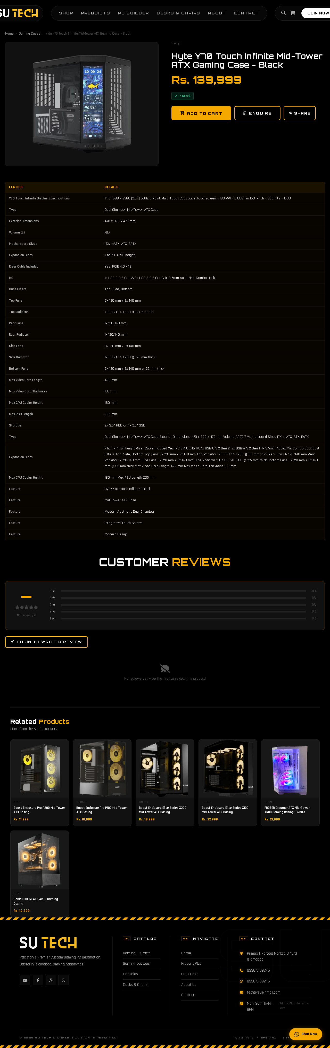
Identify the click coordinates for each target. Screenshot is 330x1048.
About (217, 13)
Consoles (130, 974)
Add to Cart (204, 113)
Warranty (244, 1037)
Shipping (268, 1037)
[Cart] (292, 13)
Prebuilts (95, 13)
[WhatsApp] (64, 980)
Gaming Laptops (136, 963)
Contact (246, 13)
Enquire (260, 113)
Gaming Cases (29, 33)
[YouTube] (25, 980)
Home (9, 33)
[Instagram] (51, 980)
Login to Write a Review (49, 642)
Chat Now (309, 1033)
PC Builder (133, 13)
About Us (188, 984)
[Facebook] (38, 980)
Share (302, 113)
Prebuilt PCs (191, 963)
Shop (66, 13)
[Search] (283, 13)
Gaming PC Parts (137, 953)
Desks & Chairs (178, 13)
